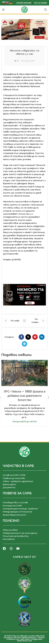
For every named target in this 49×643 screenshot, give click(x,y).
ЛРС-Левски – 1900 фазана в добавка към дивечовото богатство (24, 395)
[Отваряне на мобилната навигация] (3, 9)
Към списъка (24, 320)
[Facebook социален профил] (21, 337)
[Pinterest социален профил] (35, 337)
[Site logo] (24, 9)
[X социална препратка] (28, 337)
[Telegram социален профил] (24, 344)
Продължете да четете (24, 422)
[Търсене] (45, 9)
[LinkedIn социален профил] (42, 337)
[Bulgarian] (4, 3)
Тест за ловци (40, 3)
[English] (7, 3)
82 (18, 61)
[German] (11, 3)
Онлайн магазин (23, 3)
